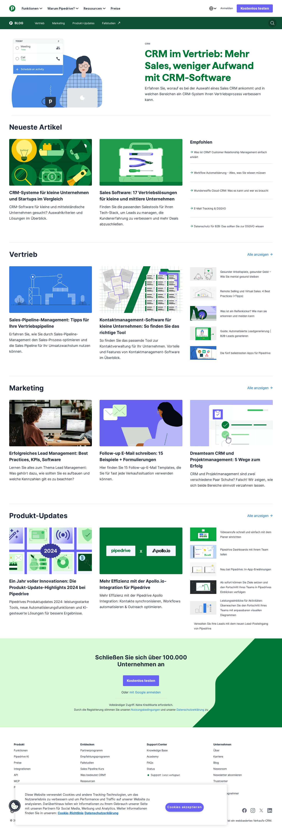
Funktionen (30, 8)
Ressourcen (93, 8)
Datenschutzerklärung (190, 709)
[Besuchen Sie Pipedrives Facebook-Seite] (244, 811)
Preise (115, 8)
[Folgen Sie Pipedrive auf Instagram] (253, 811)
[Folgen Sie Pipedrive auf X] (261, 811)
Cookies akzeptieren (184, 807)
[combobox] (213, 8)
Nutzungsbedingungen (145, 709)
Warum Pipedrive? (61, 8)
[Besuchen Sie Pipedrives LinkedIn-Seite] (269, 811)
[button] (15, 806)
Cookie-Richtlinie (71, 813)
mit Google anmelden (145, 692)
